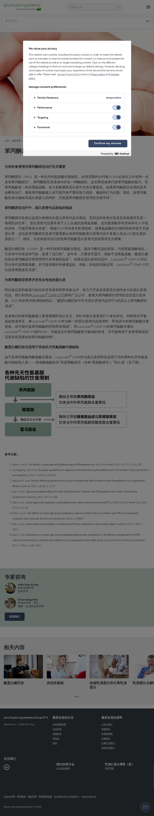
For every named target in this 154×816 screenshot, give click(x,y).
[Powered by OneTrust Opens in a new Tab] (115, 153)
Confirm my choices (107, 143)
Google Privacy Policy (69, 74)
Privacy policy (97, 74)
